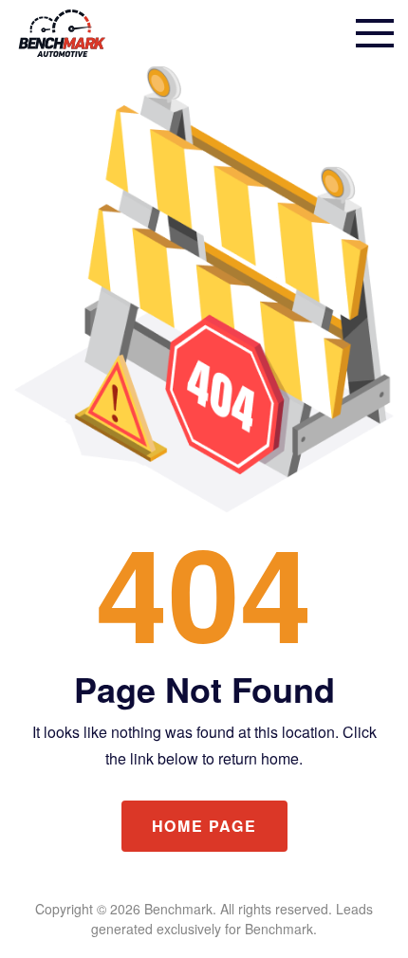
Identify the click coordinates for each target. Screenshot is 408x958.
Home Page (204, 826)
